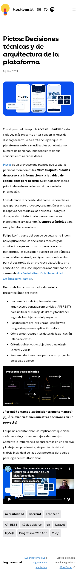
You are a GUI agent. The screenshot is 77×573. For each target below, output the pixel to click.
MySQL (9, 533)
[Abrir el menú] (74, 9)
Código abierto (32, 524)
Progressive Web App (33, 533)
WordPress (66, 567)
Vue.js (55, 533)
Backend (35, 514)
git (48, 524)
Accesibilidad (14, 514)
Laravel (60, 524)
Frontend (52, 514)
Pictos (7, 164)
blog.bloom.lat (23, 9)
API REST (11, 524)
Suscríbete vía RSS (35, 557)
